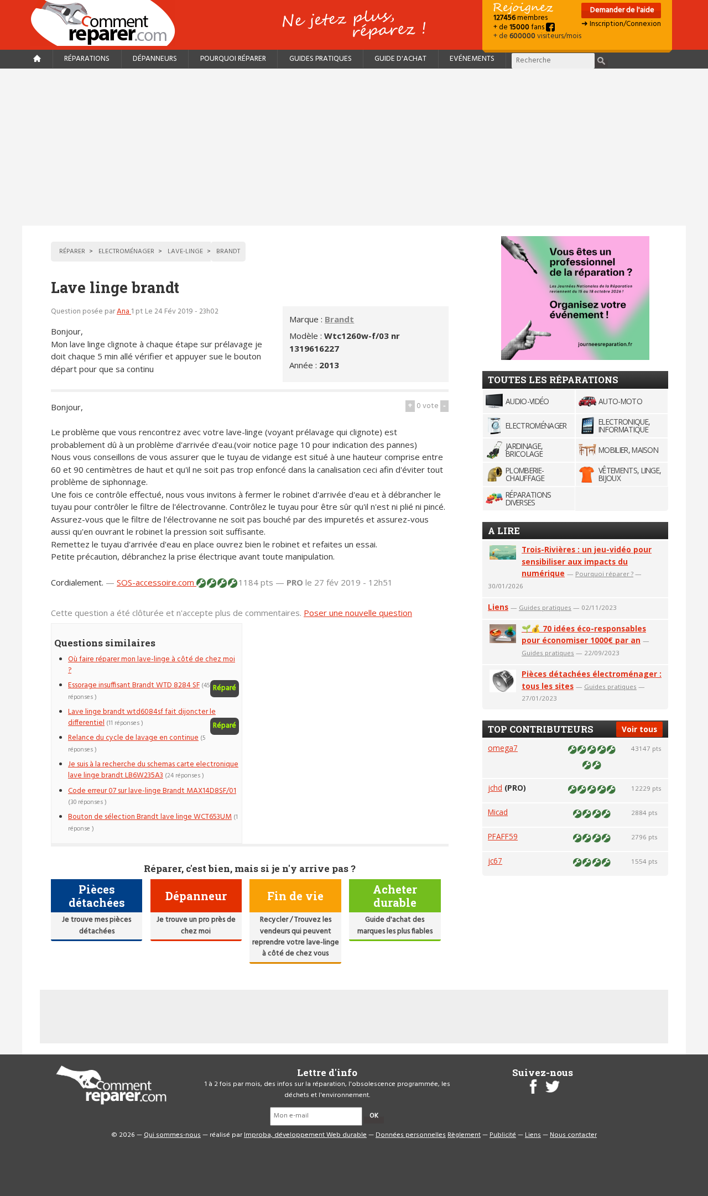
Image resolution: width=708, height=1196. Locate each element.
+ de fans (519, 27)
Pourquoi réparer (233, 59)
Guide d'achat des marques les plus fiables (395, 925)
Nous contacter (573, 1135)
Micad (498, 812)
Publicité (503, 1135)
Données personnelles (411, 1135)
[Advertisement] (354, 147)
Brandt (339, 319)
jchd (495, 787)
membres (520, 18)
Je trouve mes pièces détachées (96, 925)
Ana (124, 311)
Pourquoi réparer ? (604, 574)
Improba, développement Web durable (305, 1135)
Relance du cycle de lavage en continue (133, 738)
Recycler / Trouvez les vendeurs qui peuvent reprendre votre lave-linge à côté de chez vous (295, 936)
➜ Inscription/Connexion (621, 24)
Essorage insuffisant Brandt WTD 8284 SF (134, 685)
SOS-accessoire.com (156, 582)
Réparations (87, 59)
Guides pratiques (320, 59)
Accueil (107, 23)
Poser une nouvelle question (358, 612)
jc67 (495, 860)
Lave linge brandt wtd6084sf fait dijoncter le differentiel (142, 717)
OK (373, 1115)
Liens (498, 607)
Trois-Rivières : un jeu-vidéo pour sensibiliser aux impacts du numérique (587, 561)
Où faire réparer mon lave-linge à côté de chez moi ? (151, 665)
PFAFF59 (503, 836)
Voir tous (639, 729)
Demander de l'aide (621, 10)
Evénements (472, 59)
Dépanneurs (155, 59)
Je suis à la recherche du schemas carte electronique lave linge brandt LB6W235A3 (153, 770)
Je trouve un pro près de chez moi (196, 925)
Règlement (464, 1135)
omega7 (503, 748)
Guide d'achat (400, 59)
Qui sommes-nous (172, 1135)
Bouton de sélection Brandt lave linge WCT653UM (150, 817)
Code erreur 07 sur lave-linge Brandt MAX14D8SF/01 (152, 791)
